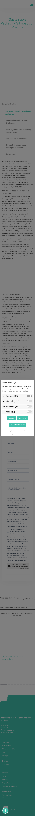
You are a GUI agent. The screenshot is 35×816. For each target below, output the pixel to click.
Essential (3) (12, 396)
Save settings (22, 418)
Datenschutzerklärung (22, 430)
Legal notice (12, 430)
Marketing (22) (12, 401)
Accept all (11, 418)
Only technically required (17, 424)
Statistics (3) (12, 406)
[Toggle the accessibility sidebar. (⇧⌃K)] (5, 811)
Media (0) (10, 412)
